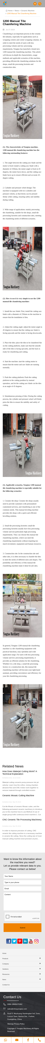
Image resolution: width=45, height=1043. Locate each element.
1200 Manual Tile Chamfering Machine (21, 13)
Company (5, 964)
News (17, 11)
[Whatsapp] (5, 1040)
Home (10, 11)
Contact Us (6, 985)
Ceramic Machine (27, 11)
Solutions (5, 969)
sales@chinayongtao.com (17, 1009)
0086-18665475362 (14, 1004)
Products (5, 958)
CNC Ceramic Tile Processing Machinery (22, 819)
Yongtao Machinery (24, 1028)
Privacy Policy (19, 1024)
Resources (5, 974)
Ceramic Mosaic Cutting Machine (18, 795)
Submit (22, 928)
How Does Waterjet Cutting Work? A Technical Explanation (19, 772)
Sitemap (10, 1024)
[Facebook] (28, 1040)
